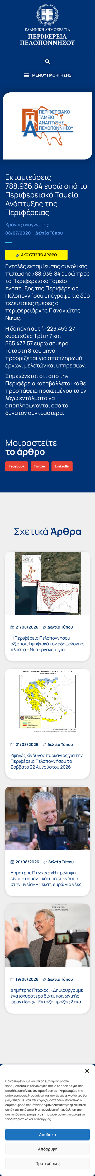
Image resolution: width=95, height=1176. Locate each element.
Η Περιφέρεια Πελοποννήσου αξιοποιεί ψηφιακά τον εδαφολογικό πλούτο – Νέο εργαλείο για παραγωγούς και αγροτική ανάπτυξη (47, 649)
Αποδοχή (47, 1134)
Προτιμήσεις (47, 1163)
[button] (87, 1071)
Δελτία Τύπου (49, 233)
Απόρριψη (47, 1149)
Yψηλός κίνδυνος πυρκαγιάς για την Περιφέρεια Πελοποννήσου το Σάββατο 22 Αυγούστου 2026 (47, 761)
